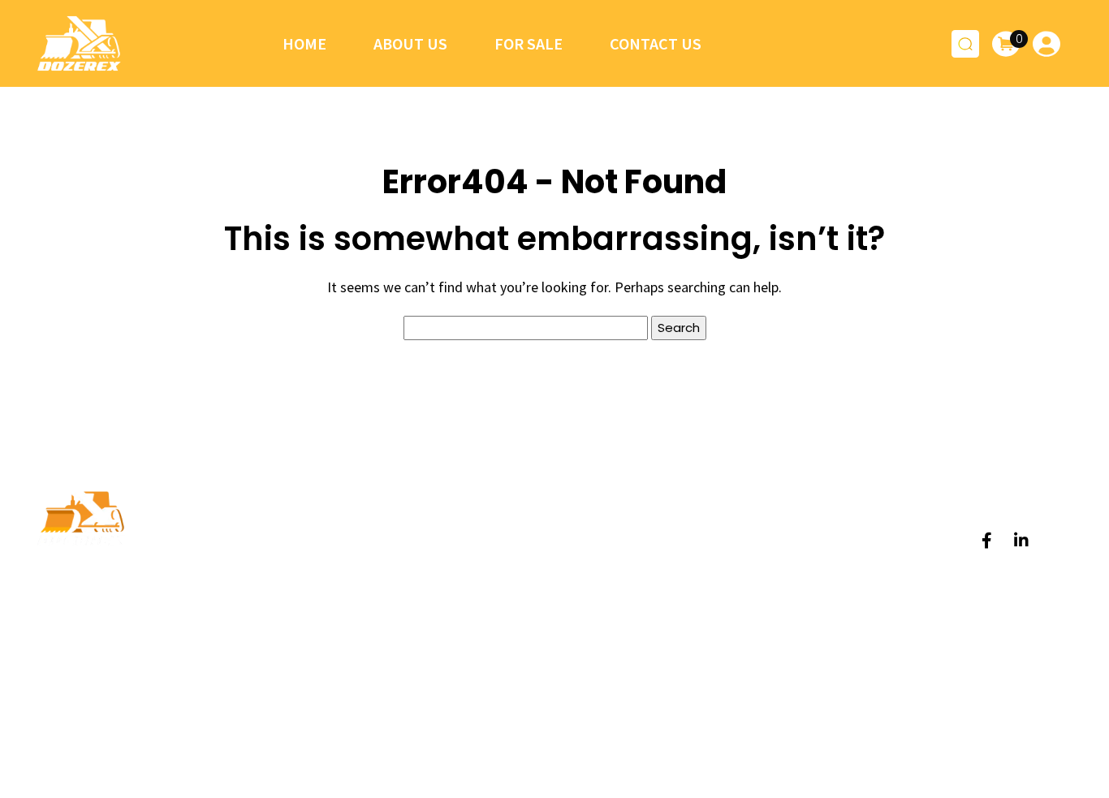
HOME (496, 539)
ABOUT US (509, 573)
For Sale (528, 43)
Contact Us (655, 43)
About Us (410, 43)
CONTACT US (519, 642)
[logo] (79, 43)
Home (304, 43)
